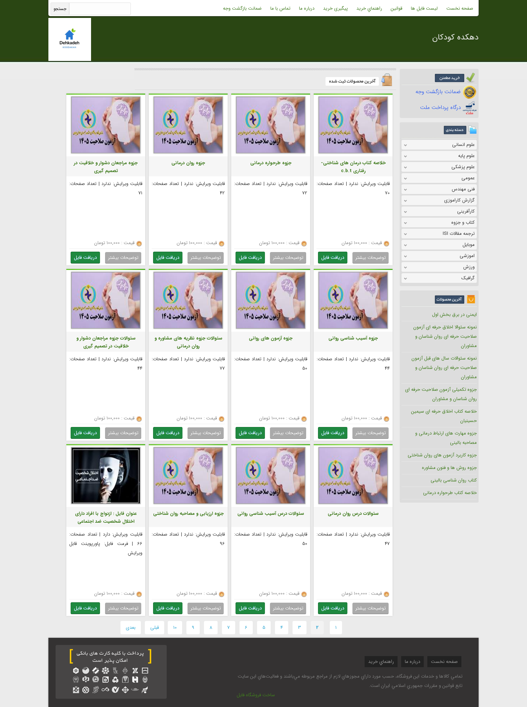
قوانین (396, 8)
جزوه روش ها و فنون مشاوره (449, 467)
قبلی (154, 627)
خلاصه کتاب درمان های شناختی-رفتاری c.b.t (353, 167)
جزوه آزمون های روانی (271, 338)
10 (175, 627)
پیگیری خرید (335, 8)
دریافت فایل (332, 257)
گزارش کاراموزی (459, 200)
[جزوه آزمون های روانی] (271, 328)
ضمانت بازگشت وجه (242, 8)
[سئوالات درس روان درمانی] (353, 503)
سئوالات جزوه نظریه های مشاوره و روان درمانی (188, 342)
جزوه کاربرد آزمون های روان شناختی (442, 455)
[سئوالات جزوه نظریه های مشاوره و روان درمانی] (188, 328)
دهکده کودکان (455, 37)
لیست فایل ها (424, 8)
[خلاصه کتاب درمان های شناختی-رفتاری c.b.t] (353, 152)
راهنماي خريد (369, 8)
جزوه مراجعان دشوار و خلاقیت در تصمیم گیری (106, 167)
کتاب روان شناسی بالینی (454, 480)
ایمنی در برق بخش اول (454, 314)
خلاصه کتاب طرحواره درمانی (450, 493)
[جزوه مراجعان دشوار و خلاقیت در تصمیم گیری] (106, 152)
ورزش (469, 267)
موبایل (468, 244)
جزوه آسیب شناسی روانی (353, 338)
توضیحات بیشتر (370, 257)
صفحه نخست (459, 8)
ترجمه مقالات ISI (459, 233)
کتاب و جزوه (463, 222)
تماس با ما (280, 8)
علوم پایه (466, 156)
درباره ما (306, 8)
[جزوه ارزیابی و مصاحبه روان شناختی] (188, 503)
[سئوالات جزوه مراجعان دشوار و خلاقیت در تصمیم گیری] (106, 328)
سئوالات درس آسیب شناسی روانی (270, 513)
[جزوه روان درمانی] (188, 152)
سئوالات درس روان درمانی (353, 513)
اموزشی (467, 256)
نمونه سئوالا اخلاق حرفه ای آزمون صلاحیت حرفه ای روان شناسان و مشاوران (445, 336)
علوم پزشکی (463, 167)
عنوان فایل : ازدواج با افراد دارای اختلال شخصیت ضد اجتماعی (106, 517)
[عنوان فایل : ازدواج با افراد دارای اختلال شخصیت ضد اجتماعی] (106, 503)
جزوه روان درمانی (188, 163)
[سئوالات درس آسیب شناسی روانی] (271, 503)
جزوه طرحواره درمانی (270, 163)
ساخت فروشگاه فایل (256, 695)
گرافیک (468, 278)
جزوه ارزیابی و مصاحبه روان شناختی (188, 513)
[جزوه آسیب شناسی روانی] (353, 328)
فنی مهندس (463, 189)
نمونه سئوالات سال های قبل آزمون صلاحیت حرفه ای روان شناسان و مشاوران (444, 368)
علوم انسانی (463, 144)
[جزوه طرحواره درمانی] (271, 152)
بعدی (131, 627)
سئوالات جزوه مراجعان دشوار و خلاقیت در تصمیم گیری (106, 342)
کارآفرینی (466, 211)
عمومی (468, 178)
